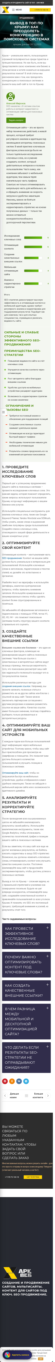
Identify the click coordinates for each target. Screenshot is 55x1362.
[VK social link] (19, 1081)
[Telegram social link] (26, 1081)
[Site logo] (5, 9)
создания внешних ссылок (16, 686)
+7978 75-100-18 (41, 10)
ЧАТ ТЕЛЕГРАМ (33, 1177)
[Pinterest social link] (5, 1081)
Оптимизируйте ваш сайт (15, 773)
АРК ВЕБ (26, 1095)
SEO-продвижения (12, 558)
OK (40, 1359)
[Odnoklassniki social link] (12, 1081)
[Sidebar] (3, 412)
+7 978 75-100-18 (12, 1177)
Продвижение (26, 18)
